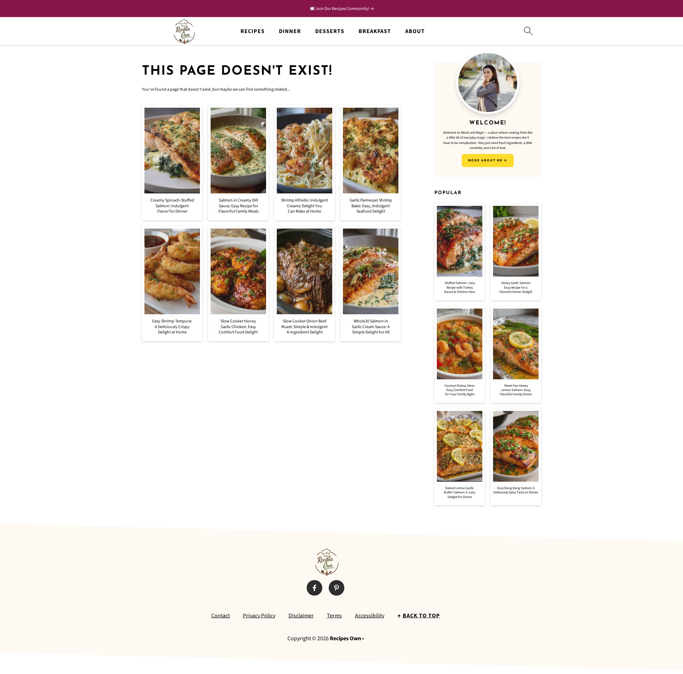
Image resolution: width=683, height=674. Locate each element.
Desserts (329, 31)
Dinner (290, 31)
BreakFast (375, 31)
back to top (421, 616)
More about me (485, 160)
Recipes (252, 31)
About (415, 31)
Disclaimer (301, 616)
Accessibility (369, 616)
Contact (220, 616)
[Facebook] (314, 588)
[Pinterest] (336, 588)
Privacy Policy (259, 616)
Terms (334, 616)
